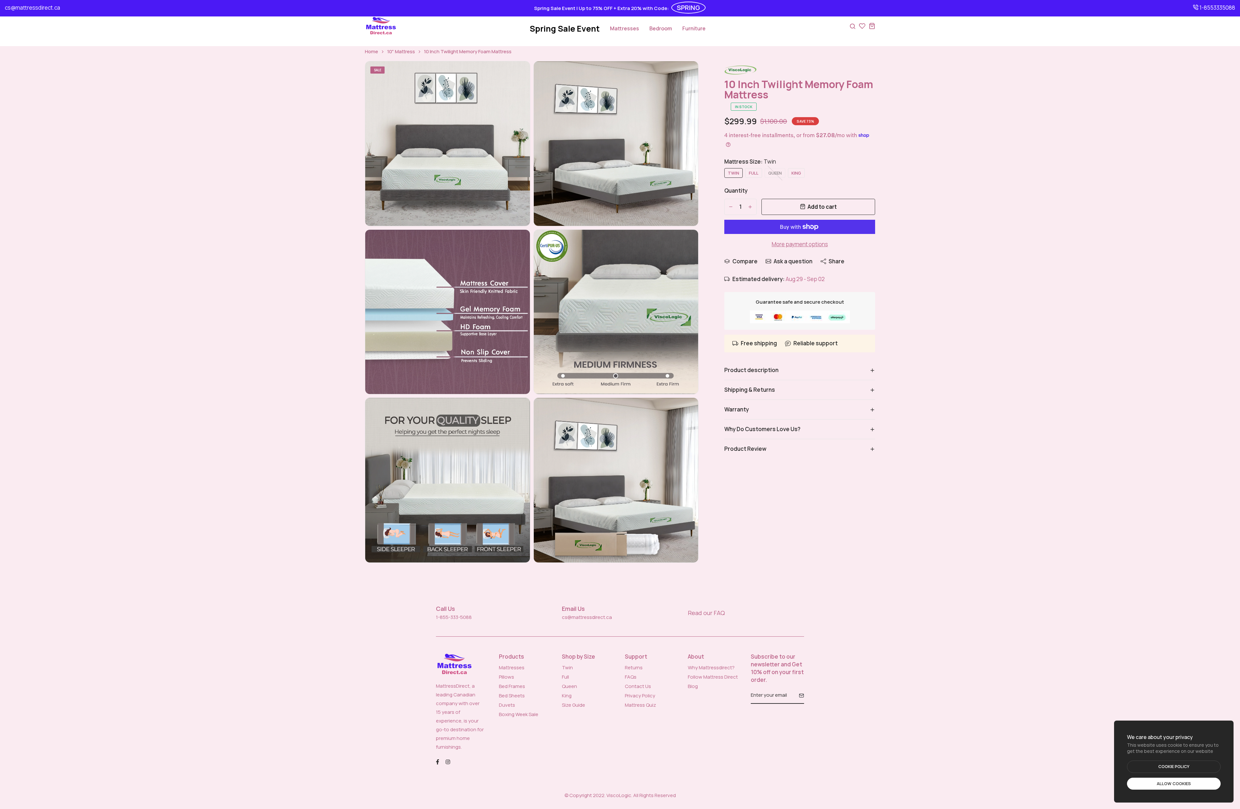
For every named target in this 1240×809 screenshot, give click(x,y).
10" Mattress (401, 52)
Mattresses (624, 28)
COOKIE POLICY (1173, 766)
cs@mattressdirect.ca (32, 7)
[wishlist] (862, 26)
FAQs (630, 676)
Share (836, 261)
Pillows (506, 676)
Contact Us (638, 686)
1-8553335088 (1216, 7)
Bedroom (660, 28)
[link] (517, 74)
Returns (634, 667)
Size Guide (573, 705)
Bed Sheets (512, 695)
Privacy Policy (640, 695)
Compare (745, 261)
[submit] (799, 695)
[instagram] (448, 761)
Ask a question (793, 261)
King (567, 695)
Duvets (507, 705)
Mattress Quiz (640, 705)
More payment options (800, 244)
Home (371, 52)
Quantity (736, 190)
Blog (693, 686)
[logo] (381, 26)
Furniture (694, 28)
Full (565, 676)
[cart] (872, 26)
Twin (567, 667)
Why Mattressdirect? (711, 667)
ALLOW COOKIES (1174, 783)
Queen (569, 686)
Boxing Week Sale (518, 714)
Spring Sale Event (565, 28)
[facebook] (437, 761)
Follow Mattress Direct (713, 676)
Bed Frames (512, 686)
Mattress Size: (750, 161)
